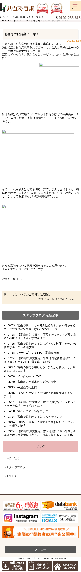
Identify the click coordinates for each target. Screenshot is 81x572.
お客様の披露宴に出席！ (21, 34)
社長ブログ (13, 458)
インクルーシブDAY (29, 376)
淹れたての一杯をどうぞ (32, 411)
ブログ (40, 446)
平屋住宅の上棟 (27, 387)
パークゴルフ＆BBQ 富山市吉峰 (38, 352)
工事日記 (11, 476)
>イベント (6, 17)
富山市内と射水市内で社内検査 (36, 381)
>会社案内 (19, 17)
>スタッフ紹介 (35, 17)
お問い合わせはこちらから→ (56, 299)
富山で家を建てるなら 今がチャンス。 (41, 416)
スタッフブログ (16, 467)
